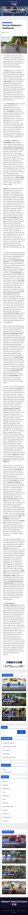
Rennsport (16, 684)
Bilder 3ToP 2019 (9, 701)
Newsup (22, 910)
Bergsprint (5, 785)
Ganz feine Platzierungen (9, 757)
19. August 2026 (9, 876)
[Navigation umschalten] (13, 15)
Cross (4, 792)
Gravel (4, 799)
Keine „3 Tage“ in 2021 (11, 687)
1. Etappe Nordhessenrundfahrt (18, 666)
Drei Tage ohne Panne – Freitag (8, 666)
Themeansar (13, 912)
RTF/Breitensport (6, 817)
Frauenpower (5, 795)
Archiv (4, 769)
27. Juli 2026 (8, 891)
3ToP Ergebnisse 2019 (11, 716)
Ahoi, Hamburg (6, 750)
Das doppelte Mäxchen (8, 743)
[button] (23, 14)
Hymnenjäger (5, 753)
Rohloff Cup (5, 813)
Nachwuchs (5, 803)
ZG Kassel (21, 684)
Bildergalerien (6, 788)
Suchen (4, 727)
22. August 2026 (9, 845)
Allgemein (5, 781)
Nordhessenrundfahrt (7, 22)
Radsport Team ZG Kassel (14, 10)
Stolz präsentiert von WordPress (9, 910)
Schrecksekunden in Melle (9, 746)
